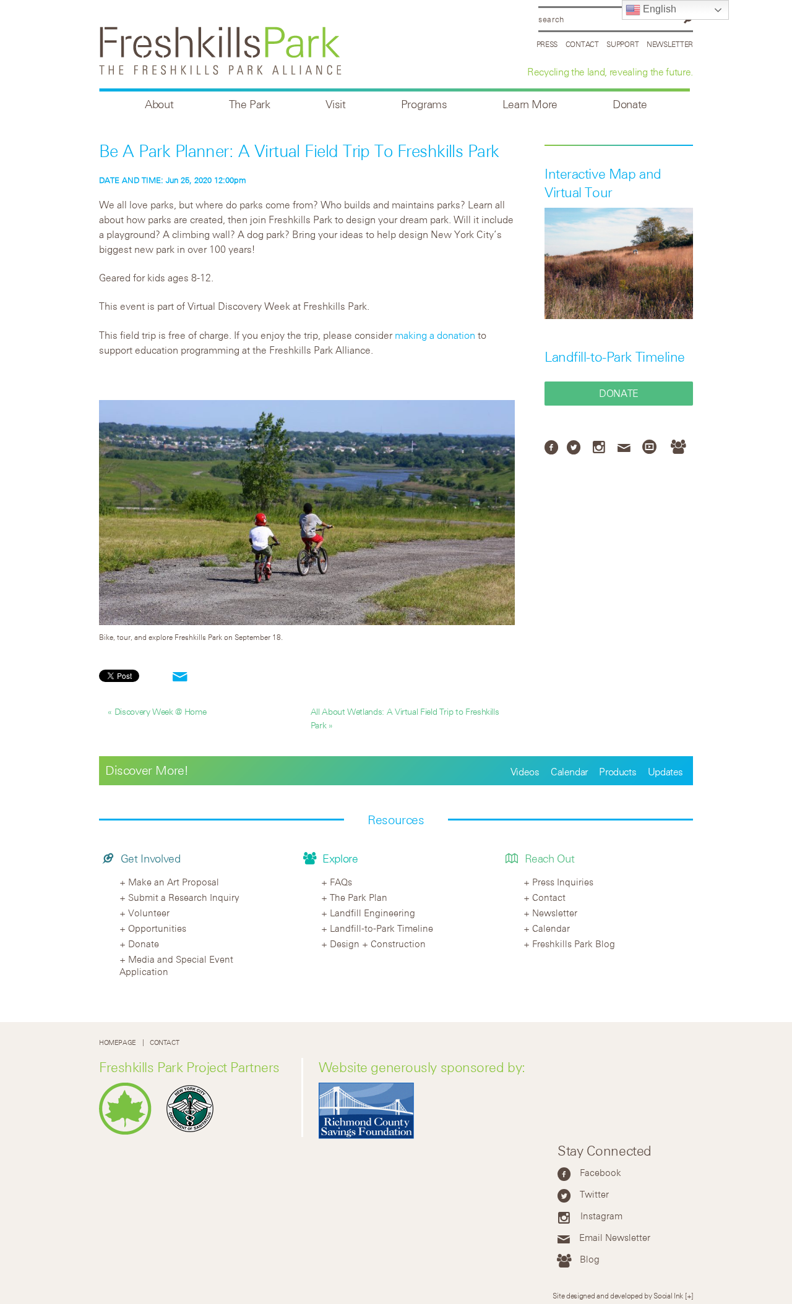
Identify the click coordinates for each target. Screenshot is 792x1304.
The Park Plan (358, 897)
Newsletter (670, 44)
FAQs (341, 881)
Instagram (601, 1215)
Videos (525, 771)
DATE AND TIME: (132, 180)
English (658, 9)
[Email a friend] (180, 677)
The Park (249, 104)
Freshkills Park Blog (573, 943)
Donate (630, 104)
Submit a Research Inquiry (183, 897)
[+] (689, 1295)
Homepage (117, 1042)
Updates (665, 771)
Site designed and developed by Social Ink (618, 1295)
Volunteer (149, 912)
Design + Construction (378, 943)
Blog (590, 1258)
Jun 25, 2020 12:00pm (172, 180)
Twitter (594, 1194)
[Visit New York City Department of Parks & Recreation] (128, 1131)
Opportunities (157, 928)
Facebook (600, 1172)
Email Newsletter (614, 1237)
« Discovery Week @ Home (157, 711)
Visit (335, 104)
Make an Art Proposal (173, 881)
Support (622, 44)
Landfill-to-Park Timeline (614, 357)
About (159, 104)
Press (547, 44)
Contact (582, 44)
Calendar (569, 771)
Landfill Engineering (372, 912)
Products (617, 771)
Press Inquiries (562, 881)
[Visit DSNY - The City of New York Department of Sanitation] (193, 1131)
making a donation (435, 335)
